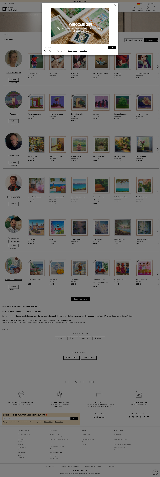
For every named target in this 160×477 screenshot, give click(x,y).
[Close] (115, 5)
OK (112, 48)
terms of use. (83, 51)
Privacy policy (72, 51)
